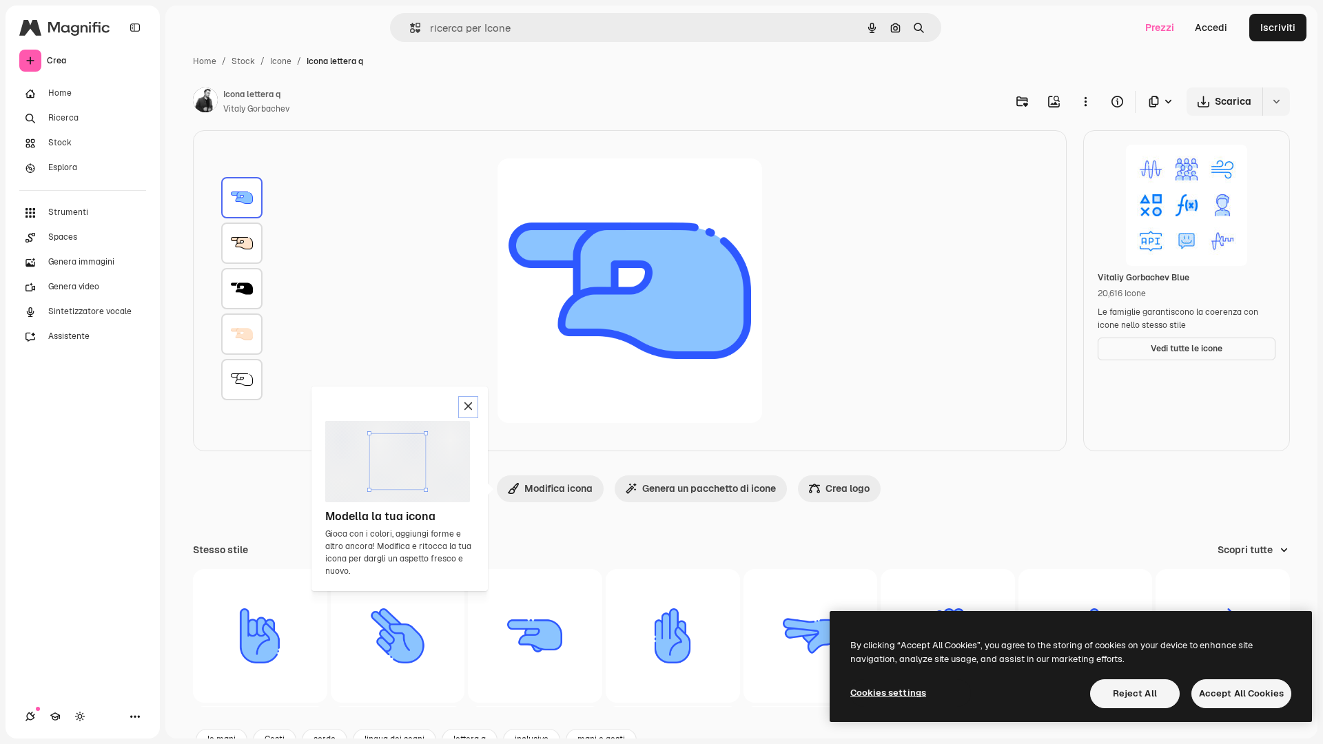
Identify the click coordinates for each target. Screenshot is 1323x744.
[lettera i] (260, 636)
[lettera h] (398, 636)
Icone (280, 61)
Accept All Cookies (1241, 693)
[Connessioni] (30, 716)
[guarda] (810, 636)
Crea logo (847, 488)
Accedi (1211, 27)
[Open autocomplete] (410, 28)
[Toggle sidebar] (135, 28)
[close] (468, 407)
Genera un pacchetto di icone (709, 488)
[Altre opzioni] (1085, 101)
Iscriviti (1277, 27)
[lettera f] (673, 636)
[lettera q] (242, 197)
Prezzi (1159, 27)
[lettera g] (535, 636)
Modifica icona (558, 488)
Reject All (1135, 693)
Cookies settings (888, 693)
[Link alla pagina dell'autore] (205, 101)
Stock (243, 61)
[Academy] (55, 716)
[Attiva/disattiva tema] (80, 716)
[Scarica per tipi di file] (1161, 101)
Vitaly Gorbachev (256, 108)
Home (204, 61)
